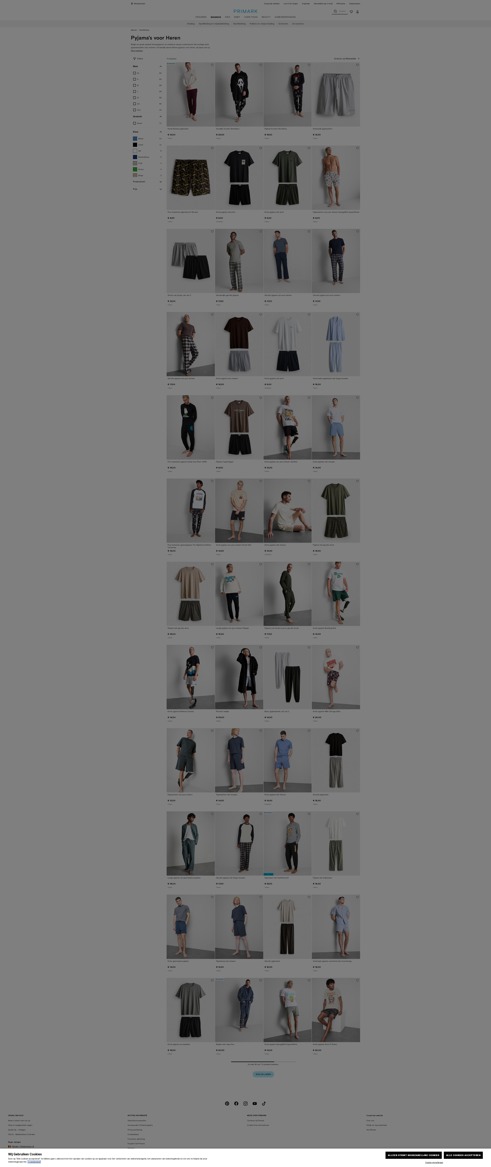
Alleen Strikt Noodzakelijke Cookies (413, 1155)
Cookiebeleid (34, 1162)
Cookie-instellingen (434, 1162)
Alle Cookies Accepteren (463, 1155)
